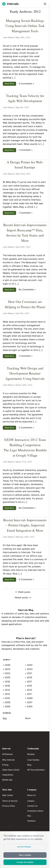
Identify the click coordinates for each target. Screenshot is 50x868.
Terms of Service (10, 801)
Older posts (22, 592)
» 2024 (6, 669)
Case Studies (33, 760)
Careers (30, 801)
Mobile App (7, 780)
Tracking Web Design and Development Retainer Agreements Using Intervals (25, 373)
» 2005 (28, 706)
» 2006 (6, 706)
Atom (28, 718)
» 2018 (6, 681)
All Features (7, 754)
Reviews (31, 754)
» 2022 (6, 673)
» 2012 (6, 694)
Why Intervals (8, 760)
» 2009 (28, 698)
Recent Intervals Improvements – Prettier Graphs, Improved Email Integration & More (25, 525)
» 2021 (28, 673)
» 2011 (28, 694)
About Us (31, 795)
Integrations (7, 775)
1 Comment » (25, 150)
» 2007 (28, 702)
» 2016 (6, 685)
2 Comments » (26, 427)
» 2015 (28, 685)
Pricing (5, 765)
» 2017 (28, 681)
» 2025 (28, 665)
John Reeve (8, 37)
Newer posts (23, 597)
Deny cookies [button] (25, 855)
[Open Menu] (45, 4)
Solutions (31, 821)
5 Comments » (26, 579)
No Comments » (27, 289)
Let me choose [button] (24, 846)
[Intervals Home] (10, 4)
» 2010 (6, 698)
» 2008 (6, 702)
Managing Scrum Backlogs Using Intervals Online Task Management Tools (25, 25)
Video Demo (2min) (10, 770)
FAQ (29, 816)
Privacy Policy (8, 806)
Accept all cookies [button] (25, 862)
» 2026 (6, 665)
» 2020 (6, 677)
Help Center (7, 795)
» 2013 (28, 689)
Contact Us (32, 806)
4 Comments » (26, 83)
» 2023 (28, 669)
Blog (29, 765)
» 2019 (28, 677)
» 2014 (6, 689)
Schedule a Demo (35, 811)
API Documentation (36, 770)
